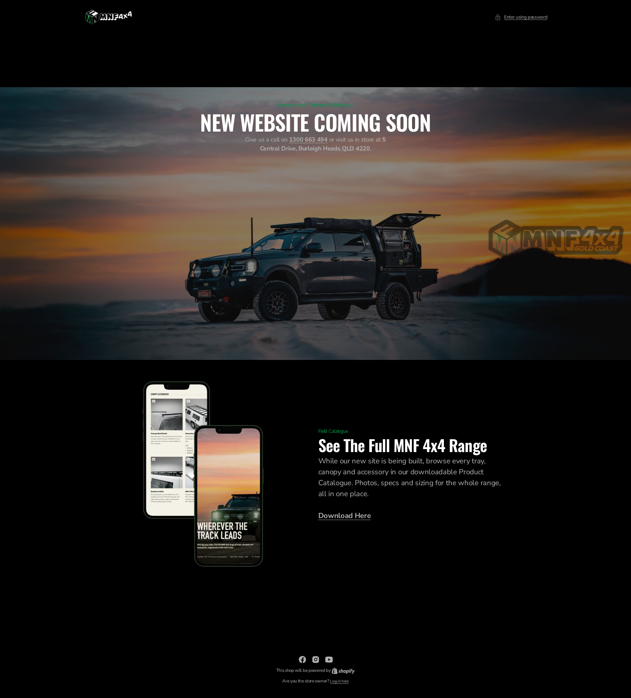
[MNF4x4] (108, 17)
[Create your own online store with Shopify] (343, 670)
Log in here (339, 681)
